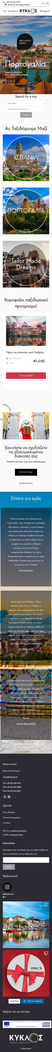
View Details (26, 375)
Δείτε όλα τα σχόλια (26, 747)
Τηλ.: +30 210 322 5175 (12, 783)
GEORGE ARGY (26, 649)
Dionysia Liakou (26, 570)
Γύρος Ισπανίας (15, 358)
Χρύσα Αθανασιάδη (26, 724)
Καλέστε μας (25, 483)
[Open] (26, 924)
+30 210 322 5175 (13, 2)
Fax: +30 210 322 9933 (12, 791)
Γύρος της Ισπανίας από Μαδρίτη (25, 352)
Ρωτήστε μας (26, 472)
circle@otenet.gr (10, 777)
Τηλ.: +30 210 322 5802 (12, 787)
